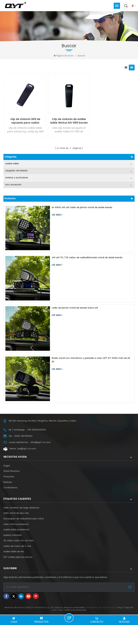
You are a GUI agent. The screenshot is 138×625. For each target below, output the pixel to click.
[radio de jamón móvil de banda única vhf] (27, 328)
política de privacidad (75, 610)
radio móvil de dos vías (16, 513)
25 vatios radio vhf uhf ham (18, 540)
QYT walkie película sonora (17, 557)
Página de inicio (64, 55)
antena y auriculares (16, 177)
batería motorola (12, 535)
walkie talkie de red (13, 551)
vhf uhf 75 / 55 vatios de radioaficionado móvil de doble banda (87, 257)
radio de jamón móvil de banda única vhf (75, 308)
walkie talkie (12, 163)
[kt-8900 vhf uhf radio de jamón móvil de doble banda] (27, 228)
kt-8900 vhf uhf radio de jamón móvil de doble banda (82, 207)
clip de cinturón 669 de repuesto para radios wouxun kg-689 (25, 121)
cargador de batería (16, 170)
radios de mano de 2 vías (17, 546)
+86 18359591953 (36, 430)
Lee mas (56, 215)
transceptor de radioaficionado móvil (23, 518)
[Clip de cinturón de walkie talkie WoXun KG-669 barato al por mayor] (69, 96)
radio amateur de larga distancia (21, 508)
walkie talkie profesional (16, 529)
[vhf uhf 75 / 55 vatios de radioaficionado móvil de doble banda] (27, 278)
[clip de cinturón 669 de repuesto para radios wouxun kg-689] (25, 96)
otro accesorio (13, 184)
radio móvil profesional (15, 524)
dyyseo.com (109, 607)
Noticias (7, 482)
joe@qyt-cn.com (26, 448)
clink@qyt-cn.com (40, 442)
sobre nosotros (11, 471)
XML (60, 610)
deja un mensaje (69, 617)
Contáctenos (10, 487)
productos (8, 476)
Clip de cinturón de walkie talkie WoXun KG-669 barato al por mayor (69, 121)
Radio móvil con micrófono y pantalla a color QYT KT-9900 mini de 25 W (91, 360)
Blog (120, 607)
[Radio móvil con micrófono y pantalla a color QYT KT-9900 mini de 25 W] (27, 379)
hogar (6, 465)
